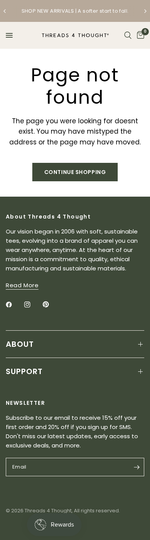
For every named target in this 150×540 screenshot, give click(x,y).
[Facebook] (14, 304)
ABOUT (20, 344)
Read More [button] (22, 285)
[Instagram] (32, 304)
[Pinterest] (51, 304)
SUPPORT (24, 371)
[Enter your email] (136, 467)
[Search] (128, 35)
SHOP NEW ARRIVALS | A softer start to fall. (75, 11)
